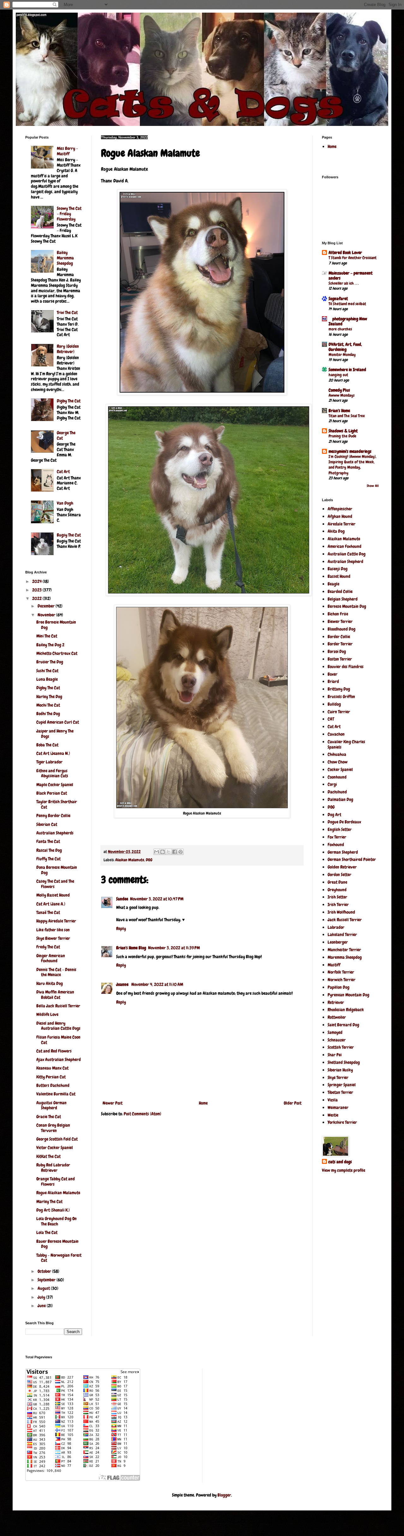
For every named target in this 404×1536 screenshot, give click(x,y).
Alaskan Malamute (129, 860)
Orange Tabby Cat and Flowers (55, 1181)
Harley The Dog (49, 696)
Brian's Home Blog (131, 948)
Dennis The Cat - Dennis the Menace (56, 972)
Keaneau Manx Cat (52, 1068)
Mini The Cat (46, 636)
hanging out (338, 374)
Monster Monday (342, 354)
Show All (373, 486)
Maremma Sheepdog (345, 957)
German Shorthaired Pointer (352, 859)
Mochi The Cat (48, 705)
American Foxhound (344, 546)
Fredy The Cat (48, 947)
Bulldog (334, 704)
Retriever (336, 1002)
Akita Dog (336, 531)
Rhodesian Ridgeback (346, 1009)
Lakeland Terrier (342, 934)
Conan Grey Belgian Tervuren (53, 1127)
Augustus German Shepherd (51, 1105)
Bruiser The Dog (49, 662)
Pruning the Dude (342, 436)
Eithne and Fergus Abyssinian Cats (52, 773)
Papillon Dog (338, 987)
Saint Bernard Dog (343, 1025)
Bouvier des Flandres (346, 666)
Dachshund (337, 792)
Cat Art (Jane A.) (50, 904)
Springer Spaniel (342, 1085)
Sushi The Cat (47, 670)
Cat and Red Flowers (54, 1051)
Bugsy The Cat (69, 535)
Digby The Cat (68, 401)
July (42, 1297)
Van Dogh (65, 503)
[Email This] (156, 852)
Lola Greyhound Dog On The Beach (56, 1221)
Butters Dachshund (52, 1085)
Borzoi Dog (337, 651)
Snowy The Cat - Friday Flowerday (69, 213)
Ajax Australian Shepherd (58, 1059)
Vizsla (333, 1100)
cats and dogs (340, 1162)
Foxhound (336, 844)
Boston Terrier (340, 659)
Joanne (122, 984)
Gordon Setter (339, 874)
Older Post (292, 1103)
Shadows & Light (343, 431)
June (42, 1305)
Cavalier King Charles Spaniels (346, 744)
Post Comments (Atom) (142, 1114)
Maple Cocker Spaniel (54, 784)
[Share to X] (168, 852)
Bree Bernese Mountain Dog (56, 624)
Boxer (332, 674)
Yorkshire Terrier (342, 1122)
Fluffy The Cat (48, 859)
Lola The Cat (46, 1232)
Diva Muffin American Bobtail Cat (55, 994)
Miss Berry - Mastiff (67, 151)
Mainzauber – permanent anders (350, 275)
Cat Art (63, 471)
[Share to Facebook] (174, 852)
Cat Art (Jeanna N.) (53, 753)
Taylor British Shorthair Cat (56, 804)
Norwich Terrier (341, 979)
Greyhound (337, 890)
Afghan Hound (340, 516)
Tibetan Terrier (340, 1092)
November (47, 615)
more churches (340, 329)
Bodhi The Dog (48, 713)
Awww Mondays (341, 395)
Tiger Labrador (49, 762)
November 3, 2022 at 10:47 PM (156, 899)
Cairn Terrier (339, 712)
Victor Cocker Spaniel (54, 1147)
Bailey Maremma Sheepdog (65, 258)
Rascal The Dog (49, 850)
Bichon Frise (338, 614)
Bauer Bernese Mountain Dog (57, 1243)
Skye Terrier (338, 1077)
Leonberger (338, 942)
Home (203, 1103)
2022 (37, 598)
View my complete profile (343, 1170)
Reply (121, 928)
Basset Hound (339, 576)
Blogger (224, 1495)
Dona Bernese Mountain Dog (56, 869)
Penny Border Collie (53, 815)
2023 (37, 590)
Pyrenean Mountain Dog (348, 995)
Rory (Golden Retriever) (68, 348)
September (47, 1280)
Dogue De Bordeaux (344, 822)
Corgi (332, 784)
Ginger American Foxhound (50, 958)
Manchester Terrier (344, 949)
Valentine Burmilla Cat (55, 1094)
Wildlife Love (47, 1014)
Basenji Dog (338, 569)
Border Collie (339, 636)
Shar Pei (335, 1055)
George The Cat (66, 435)
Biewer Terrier (340, 621)
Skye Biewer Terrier (53, 938)
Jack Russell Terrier (345, 919)
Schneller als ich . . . (344, 283)
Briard (333, 681)
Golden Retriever (342, 867)
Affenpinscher (340, 509)
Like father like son (53, 930)
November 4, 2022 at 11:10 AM (157, 984)
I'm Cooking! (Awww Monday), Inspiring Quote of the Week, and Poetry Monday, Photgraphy (352, 465)
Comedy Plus (339, 390)
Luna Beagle (47, 679)
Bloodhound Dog (341, 629)
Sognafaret (338, 298)
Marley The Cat (49, 1201)
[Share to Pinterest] (180, 852)
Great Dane (337, 882)
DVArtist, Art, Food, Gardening (345, 346)
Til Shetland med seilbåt (347, 303)
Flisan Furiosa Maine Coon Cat (58, 1039)
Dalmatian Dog (340, 799)
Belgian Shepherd (343, 599)
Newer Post (112, 1103)
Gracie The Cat (48, 1116)
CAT (331, 719)
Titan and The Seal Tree (347, 415)
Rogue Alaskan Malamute (58, 1192)
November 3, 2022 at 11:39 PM (174, 948)
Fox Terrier (337, 837)
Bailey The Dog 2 (50, 645)
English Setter (340, 829)
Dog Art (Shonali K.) (53, 1210)
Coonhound (337, 777)
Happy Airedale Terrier (56, 921)
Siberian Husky (340, 1070)
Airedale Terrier (341, 524)
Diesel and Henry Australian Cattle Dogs (58, 1025)
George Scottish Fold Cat (57, 1139)
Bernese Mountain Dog (347, 606)
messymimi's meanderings (350, 451)
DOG (149, 860)
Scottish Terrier (341, 1047)
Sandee (122, 899)
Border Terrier (340, 644)
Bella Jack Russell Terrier (58, 1006)
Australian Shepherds (55, 833)
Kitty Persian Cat (51, 1077)
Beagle (333, 584)
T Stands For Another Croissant (353, 257)
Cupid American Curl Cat (57, 722)
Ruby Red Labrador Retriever (53, 1167)
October (45, 1271)
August (44, 1288)
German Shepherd (343, 852)
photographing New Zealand (348, 321)
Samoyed (335, 1032)
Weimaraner (338, 1107)
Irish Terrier (338, 904)
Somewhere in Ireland (347, 369)
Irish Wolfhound (341, 912)
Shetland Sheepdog (344, 1062)
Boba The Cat (47, 745)
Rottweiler (337, 1017)
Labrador (336, 927)
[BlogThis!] (162, 852)
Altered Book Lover (345, 252)
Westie (333, 1115)
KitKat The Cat (48, 1156)
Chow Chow (338, 762)
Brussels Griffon (341, 696)
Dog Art (334, 814)
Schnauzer (337, 1040)
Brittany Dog (339, 689)
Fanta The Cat (48, 841)
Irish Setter (337, 897)
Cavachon (336, 734)
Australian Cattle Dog (346, 554)
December (47, 606)
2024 (37, 581)
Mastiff (334, 965)
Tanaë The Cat (48, 912)
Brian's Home (339, 410)
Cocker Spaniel (340, 769)
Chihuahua (337, 754)
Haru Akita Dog (49, 983)
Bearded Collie (340, 591)
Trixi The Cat (67, 312)
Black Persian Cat (51, 793)
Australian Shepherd (345, 561)
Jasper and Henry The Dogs (55, 733)
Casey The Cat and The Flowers (55, 883)
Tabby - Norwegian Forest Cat (58, 1257)
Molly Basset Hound (53, 895)
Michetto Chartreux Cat (56, 653)
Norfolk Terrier (341, 972)
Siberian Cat (46, 824)
